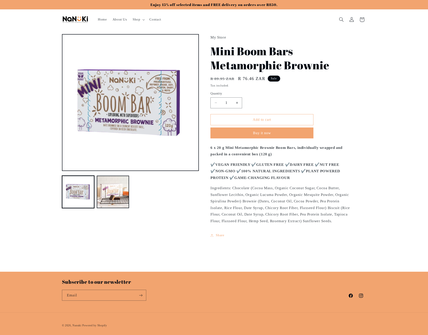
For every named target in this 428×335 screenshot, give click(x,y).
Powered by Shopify (94, 325)
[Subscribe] (141, 295)
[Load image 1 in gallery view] (78, 192)
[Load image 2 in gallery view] (113, 192)
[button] (138, 20)
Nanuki (76, 325)
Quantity (216, 93)
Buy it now (262, 133)
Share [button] (220, 235)
